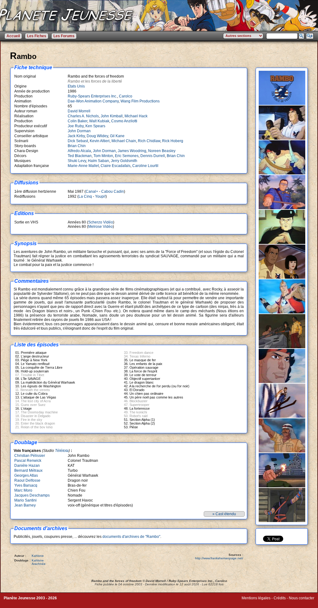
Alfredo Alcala (79, 151)
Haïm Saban (98, 161)
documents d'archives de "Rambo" (131, 536)
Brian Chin (77, 146)
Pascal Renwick (27, 460)
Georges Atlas (26, 475)
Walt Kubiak (99, 121)
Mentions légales (256, 598)
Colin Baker (77, 121)
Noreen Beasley (161, 151)
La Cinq (85, 196)
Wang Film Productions (140, 101)
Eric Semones (127, 156)
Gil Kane (117, 136)
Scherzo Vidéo (100, 222)
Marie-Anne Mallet (83, 166)
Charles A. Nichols (83, 116)
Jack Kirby (76, 136)
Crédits (280, 598)
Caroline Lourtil (145, 166)
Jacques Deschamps (32, 495)
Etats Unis (76, 86)
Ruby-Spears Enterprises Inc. (92, 96)
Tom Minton (103, 156)
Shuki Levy (77, 161)
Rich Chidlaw (149, 141)
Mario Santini (25, 500)
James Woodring (132, 151)
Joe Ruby (76, 126)
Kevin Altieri (100, 141)
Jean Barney (25, 505)
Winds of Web (253, 602)
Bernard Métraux (28, 470)
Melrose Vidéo (100, 226)
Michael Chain (123, 141)
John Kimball (112, 116)
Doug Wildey (97, 136)
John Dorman (79, 131)
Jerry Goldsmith (124, 161)
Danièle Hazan (27, 465)
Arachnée (39, 563)
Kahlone (38, 555)
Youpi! (100, 196)
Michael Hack (136, 116)
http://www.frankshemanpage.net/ (219, 558)
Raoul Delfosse (27, 480)
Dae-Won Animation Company (93, 101)
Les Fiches (36, 36)
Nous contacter (301, 598)
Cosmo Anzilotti (124, 121)
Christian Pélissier (29, 455)
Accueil (13, 36)
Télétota (62, 450)
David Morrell (79, 111)
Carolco (125, 96)
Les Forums (64, 36)
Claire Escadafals (115, 166)
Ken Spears (95, 126)
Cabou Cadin (112, 191)
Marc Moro (23, 490)
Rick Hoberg (172, 141)
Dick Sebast (78, 141)
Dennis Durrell (152, 156)
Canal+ (92, 191)
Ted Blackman (80, 156)
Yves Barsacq (25, 485)
